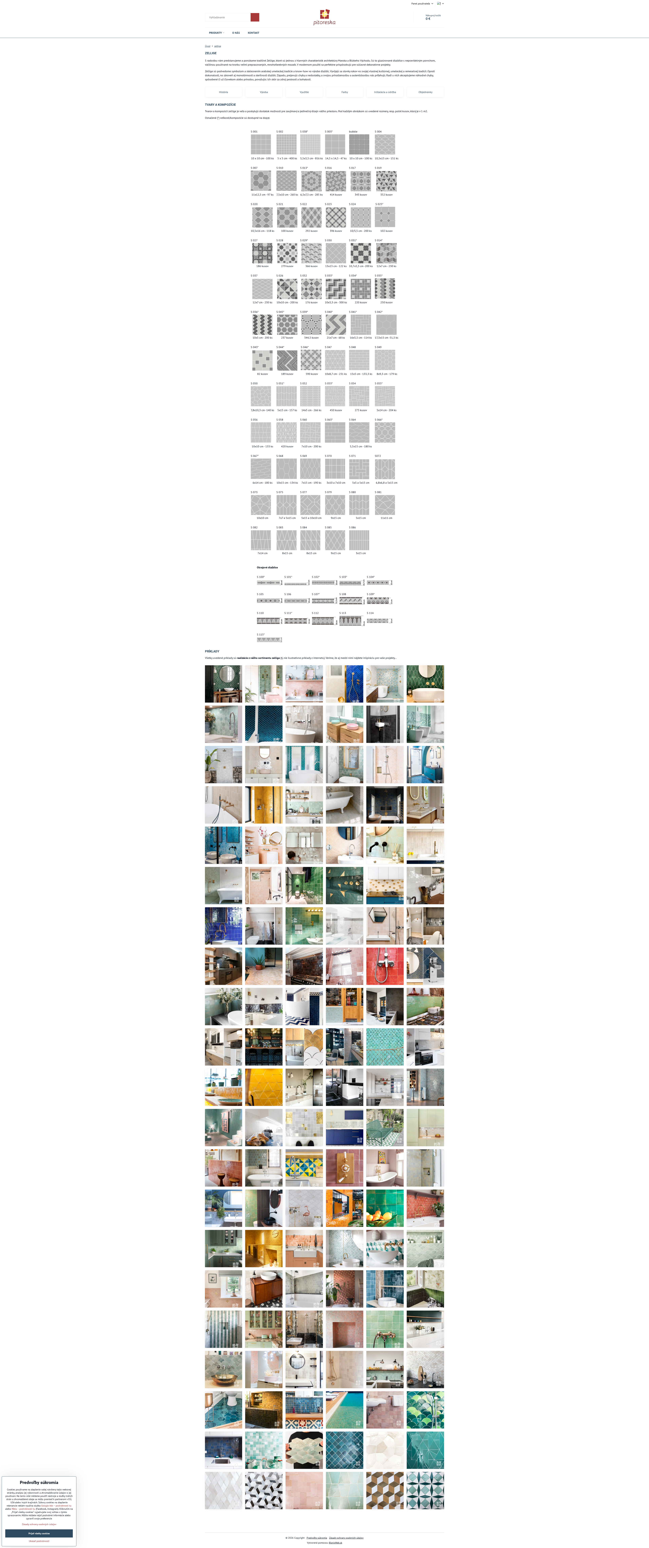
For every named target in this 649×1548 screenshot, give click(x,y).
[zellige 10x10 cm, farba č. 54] (344, 1208)
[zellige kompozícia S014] (385, 1490)
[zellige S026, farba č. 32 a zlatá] (344, 885)
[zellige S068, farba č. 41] (304, 1450)
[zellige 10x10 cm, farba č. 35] (304, 1410)
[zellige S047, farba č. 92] (344, 764)
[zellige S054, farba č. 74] (304, 1490)
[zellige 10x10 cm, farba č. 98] (304, 1248)
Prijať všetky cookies (39, 1533)
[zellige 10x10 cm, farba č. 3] (304, 1369)
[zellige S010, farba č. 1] (304, 1208)
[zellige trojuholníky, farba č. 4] (425, 1047)
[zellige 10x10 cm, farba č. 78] (385, 926)
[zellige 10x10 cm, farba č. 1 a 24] (264, 1127)
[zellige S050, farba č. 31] (223, 845)
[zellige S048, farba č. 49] (425, 1289)
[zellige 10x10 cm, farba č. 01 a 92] (223, 1329)
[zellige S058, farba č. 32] (425, 1450)
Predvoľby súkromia (317, 1537)
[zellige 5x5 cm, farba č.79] (264, 966)
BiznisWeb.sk (335, 1542)
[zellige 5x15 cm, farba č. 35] (425, 966)
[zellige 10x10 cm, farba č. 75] (385, 1410)
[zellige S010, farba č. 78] (344, 845)
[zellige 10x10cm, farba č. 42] (344, 1410)
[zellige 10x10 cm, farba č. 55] (264, 805)
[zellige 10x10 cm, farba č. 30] (304, 926)
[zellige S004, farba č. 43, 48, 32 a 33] (425, 1410)
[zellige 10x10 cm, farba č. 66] (344, 1168)
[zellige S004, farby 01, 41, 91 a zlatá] (385, 684)
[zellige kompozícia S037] (223, 1490)
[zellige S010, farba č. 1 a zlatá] (385, 885)
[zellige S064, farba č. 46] (223, 684)
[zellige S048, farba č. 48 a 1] (385, 1127)
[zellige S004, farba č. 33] (304, 764)
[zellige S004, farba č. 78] (385, 764)
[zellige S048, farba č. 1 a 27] (344, 684)
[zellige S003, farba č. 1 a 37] (264, 1168)
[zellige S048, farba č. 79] (223, 805)
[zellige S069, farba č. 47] (425, 684)
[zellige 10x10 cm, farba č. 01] (264, 1289)
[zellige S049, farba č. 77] (264, 1369)
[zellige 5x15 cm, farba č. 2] (425, 845)
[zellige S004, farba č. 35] (264, 1047)
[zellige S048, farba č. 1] (223, 885)
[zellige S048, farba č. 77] (264, 1329)
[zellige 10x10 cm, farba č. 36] (385, 805)
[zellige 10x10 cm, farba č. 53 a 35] (264, 1410)
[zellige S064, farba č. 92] (344, 724)
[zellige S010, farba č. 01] (223, 764)
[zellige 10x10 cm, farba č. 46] (304, 885)
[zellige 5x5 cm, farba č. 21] (223, 1208)
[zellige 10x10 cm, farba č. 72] (385, 966)
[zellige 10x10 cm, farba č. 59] (264, 1248)
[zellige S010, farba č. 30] (385, 1047)
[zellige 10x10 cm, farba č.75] (344, 966)
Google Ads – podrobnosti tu (56, 1505)
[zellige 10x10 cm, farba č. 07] (385, 724)
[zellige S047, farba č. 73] (425, 1208)
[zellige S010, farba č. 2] (425, 1369)
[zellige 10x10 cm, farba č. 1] (425, 885)
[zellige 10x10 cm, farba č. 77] (264, 845)
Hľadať (255, 17)
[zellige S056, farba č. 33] (425, 764)
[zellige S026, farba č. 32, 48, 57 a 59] (304, 1168)
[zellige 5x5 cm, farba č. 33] (344, 1450)
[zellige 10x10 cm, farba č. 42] (385, 1329)
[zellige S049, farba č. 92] (223, 724)
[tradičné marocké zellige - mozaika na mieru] (304, 1127)
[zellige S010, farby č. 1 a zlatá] (304, 1047)
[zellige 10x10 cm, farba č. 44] (264, 1208)
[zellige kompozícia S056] (344, 1490)
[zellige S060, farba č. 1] (425, 1329)
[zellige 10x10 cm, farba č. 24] (223, 926)
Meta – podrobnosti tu (23, 1508)
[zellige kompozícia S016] (264, 1490)
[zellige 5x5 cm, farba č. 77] (344, 1329)
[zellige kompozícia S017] (425, 1490)
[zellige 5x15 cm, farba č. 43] (425, 1006)
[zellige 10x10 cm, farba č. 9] (264, 1006)
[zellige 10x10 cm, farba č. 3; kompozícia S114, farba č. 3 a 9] (344, 926)
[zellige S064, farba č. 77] (304, 684)
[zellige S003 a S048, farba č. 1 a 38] (304, 1289)
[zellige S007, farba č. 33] (223, 1410)
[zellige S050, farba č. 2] (385, 1450)
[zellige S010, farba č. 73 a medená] (344, 1289)
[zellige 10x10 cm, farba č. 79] (304, 1329)
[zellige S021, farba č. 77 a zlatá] (223, 1289)
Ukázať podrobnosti (39, 1541)
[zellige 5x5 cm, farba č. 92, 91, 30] (425, 724)
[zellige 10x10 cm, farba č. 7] (385, 1006)
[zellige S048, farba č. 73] (223, 1168)
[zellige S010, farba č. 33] (264, 724)
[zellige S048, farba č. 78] (264, 764)
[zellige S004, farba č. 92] (264, 684)
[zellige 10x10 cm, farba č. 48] (385, 1208)
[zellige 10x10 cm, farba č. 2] (304, 724)
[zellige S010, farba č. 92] (223, 1369)
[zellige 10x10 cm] (304, 966)
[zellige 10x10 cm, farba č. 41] (304, 805)
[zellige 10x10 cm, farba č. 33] (385, 1289)
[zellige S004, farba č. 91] (425, 1248)
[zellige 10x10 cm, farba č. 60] (425, 1127)
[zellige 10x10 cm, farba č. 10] (425, 926)
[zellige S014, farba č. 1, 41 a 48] (385, 1248)
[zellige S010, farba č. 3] (344, 1047)
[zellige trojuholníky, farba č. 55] (223, 1087)
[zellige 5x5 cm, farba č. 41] (344, 1006)
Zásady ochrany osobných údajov (346, 1537)
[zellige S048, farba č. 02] (344, 805)
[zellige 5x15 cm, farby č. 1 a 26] (304, 1006)
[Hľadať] (232, 17)
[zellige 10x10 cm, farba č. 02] (425, 805)
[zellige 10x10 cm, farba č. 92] (344, 1127)
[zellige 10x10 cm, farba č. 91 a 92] (264, 1450)
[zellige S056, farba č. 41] (385, 845)
